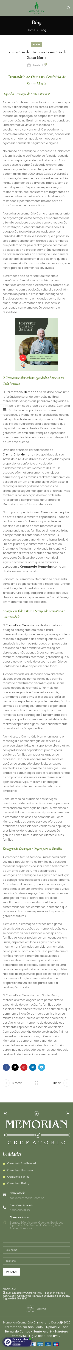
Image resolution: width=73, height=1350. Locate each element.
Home (31, 30)
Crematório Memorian (36, 566)
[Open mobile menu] (4, 7)
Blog (43, 30)
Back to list (36, 1083)
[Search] (68, 7)
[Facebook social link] (6, 1067)
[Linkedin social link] (32, 1067)
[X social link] (15, 1067)
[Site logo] (36, 7)
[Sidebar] (4, 409)
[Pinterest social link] (23, 1067)
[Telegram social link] (41, 1067)
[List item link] (36, 1163)
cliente (36, 65)
